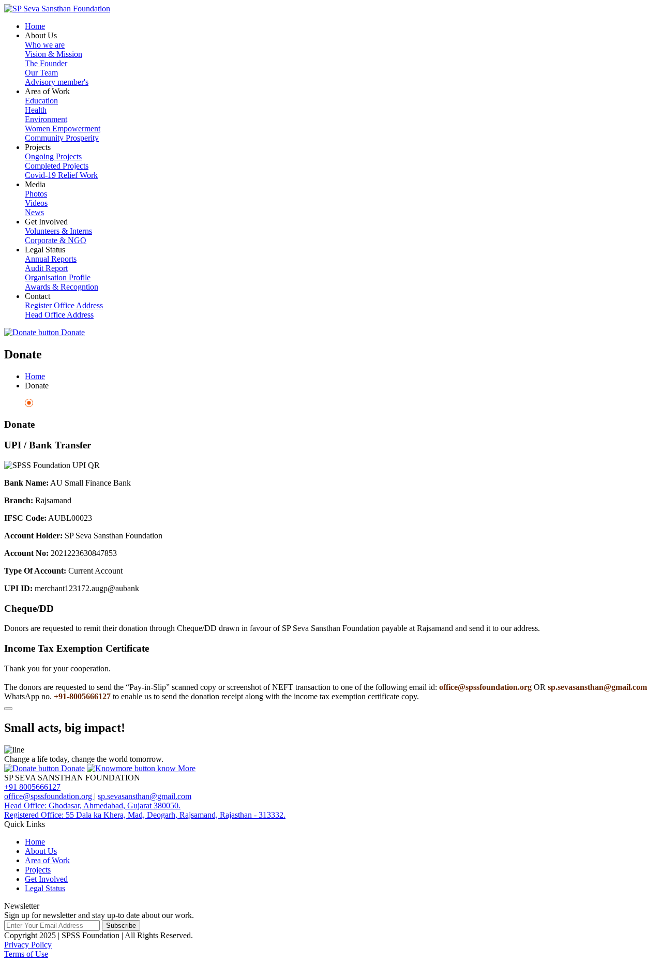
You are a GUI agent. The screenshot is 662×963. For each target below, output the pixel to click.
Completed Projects (56, 165)
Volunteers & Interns (58, 231)
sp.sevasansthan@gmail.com (596, 687)
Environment (46, 119)
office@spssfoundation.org (486, 687)
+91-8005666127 (83, 696)
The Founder (46, 63)
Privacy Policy (28, 944)
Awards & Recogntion (61, 286)
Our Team (41, 72)
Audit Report (46, 268)
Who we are (45, 44)
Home (35, 26)
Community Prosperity (62, 137)
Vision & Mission (53, 54)
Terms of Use (26, 954)
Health (36, 110)
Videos (36, 203)
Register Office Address (64, 305)
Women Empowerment (62, 128)
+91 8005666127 (32, 787)
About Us (41, 851)
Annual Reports (51, 258)
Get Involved (46, 879)
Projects (38, 869)
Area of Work (47, 860)
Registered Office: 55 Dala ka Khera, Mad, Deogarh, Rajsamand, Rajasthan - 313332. (144, 814)
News (34, 212)
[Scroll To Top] (8, 708)
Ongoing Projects (53, 156)
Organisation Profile (58, 277)
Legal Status (45, 888)
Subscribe (121, 925)
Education (41, 100)
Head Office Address (59, 314)
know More (175, 768)
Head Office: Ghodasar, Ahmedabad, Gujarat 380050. (92, 805)
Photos (36, 193)
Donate (72, 332)
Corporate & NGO (55, 240)
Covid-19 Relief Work (61, 175)
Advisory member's (56, 82)
